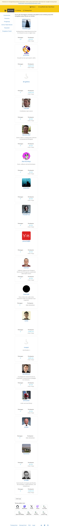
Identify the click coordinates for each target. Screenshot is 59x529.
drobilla (26, 480)
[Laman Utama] (5, 10)
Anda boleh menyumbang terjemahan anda (29, 3)
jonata (26, 427)
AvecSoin (26, 294)
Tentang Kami (13, 525)
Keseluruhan (7, 15)
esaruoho (26, 188)
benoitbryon (26, 374)
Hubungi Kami (22, 525)
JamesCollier (26, 135)
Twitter (31, 508)
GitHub (17, 508)
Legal (33, 525)
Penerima (6, 18)
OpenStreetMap (20, 514)
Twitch (37, 508)
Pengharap (7, 21)
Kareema (26, 453)
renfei (26, 321)
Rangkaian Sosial (7, 31)
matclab (26, 108)
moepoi (26, 347)
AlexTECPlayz (26, 161)
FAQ (29, 525)
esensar (26, 267)
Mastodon (24, 508)
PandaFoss (26, 214)
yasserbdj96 (26, 241)
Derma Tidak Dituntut (7, 24)
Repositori (7, 27)
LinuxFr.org (44, 514)
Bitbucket (29, 514)
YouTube (44, 508)
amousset (26, 400)
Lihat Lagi (18, 498)
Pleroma (36, 514)
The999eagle (26, 28)
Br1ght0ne (26, 82)
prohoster (26, 55)
